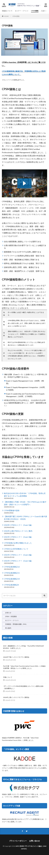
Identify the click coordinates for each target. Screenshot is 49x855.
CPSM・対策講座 (11, 616)
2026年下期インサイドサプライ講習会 (16, 657)
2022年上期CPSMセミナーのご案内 (18, 531)
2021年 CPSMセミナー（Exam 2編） (18, 555)
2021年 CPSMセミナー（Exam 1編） (18, 561)
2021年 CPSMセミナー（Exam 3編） (18, 537)
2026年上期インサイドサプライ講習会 (16, 697)
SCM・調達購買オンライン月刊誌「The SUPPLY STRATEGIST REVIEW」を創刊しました (23, 647)
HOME (6, 16)
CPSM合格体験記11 (12, 573)
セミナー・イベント (22, 11)
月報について (7, 677)
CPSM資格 (34, 11)
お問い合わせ (34, 841)
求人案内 (8, 628)
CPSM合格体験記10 (12, 579)
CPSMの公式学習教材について (16, 549)
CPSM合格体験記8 (11, 585)
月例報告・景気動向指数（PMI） (16, 624)
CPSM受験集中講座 (11, 510)
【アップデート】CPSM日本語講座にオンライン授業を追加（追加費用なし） (23, 687)
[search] (44, 595)
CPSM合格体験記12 (12, 567)
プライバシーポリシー (18, 841)
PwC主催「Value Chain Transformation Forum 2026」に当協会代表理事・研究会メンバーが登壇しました (24, 667)
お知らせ (8, 613)
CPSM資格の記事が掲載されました (18, 543)
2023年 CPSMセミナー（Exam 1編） (18, 525)
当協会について (7, 11)
